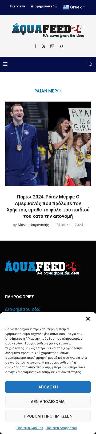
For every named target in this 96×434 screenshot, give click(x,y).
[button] (88, 318)
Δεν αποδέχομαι (48, 401)
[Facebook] (35, 46)
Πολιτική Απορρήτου (61, 428)
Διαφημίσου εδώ (44, 6)
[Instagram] (52, 46)
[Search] (90, 64)
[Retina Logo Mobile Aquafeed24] (42, 268)
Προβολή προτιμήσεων (48, 416)
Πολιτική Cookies (30, 428)
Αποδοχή (48, 387)
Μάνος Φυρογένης (33, 225)
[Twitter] (44, 46)
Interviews (18, 6)
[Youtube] (61, 46)
